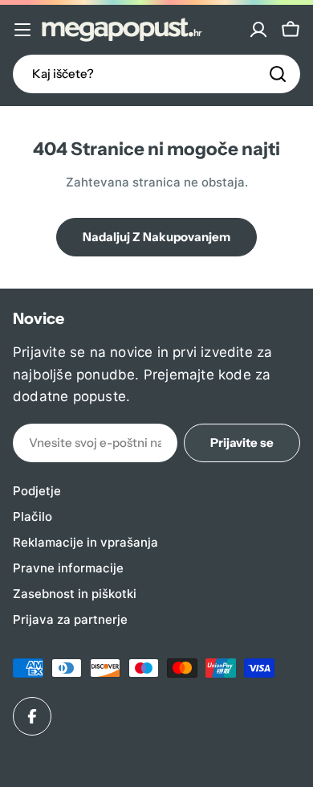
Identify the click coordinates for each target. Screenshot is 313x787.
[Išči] (277, 74)
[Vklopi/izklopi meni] (22, 29)
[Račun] (258, 29)
